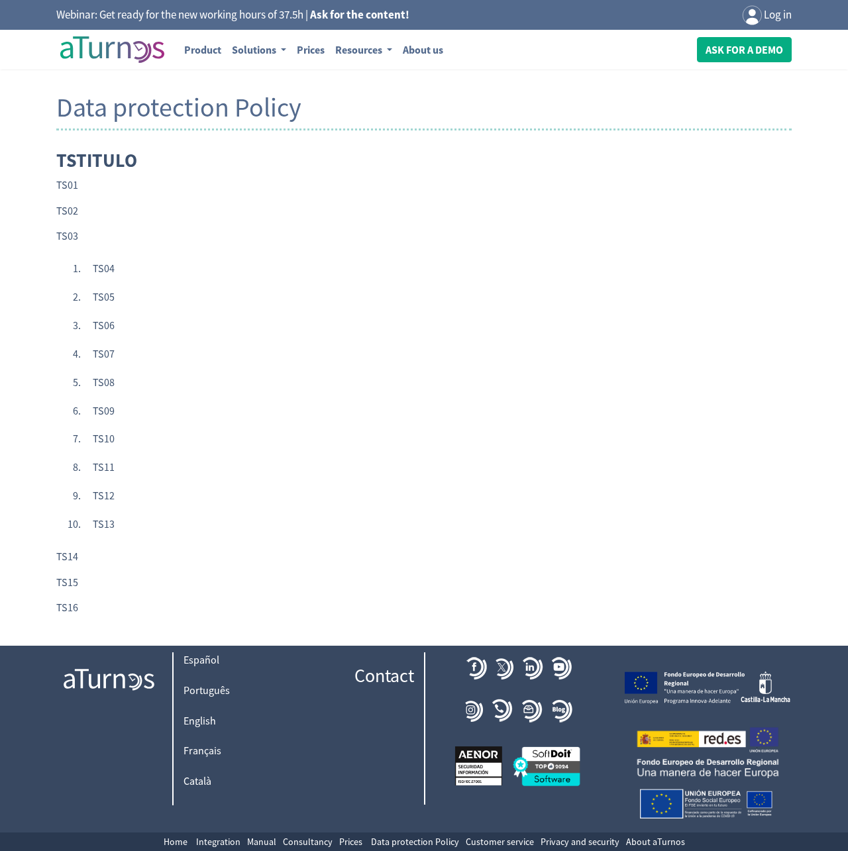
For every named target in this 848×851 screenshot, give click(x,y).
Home (175, 842)
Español (201, 659)
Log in (777, 14)
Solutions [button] (255, 49)
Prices (311, 49)
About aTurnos (655, 842)
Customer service (500, 842)
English (200, 720)
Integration (218, 842)
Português (207, 690)
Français (202, 750)
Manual (261, 842)
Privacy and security (580, 842)
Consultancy (308, 842)
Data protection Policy (415, 842)
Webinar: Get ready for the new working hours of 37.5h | (232, 14)
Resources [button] (359, 49)
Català (197, 780)
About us (423, 49)
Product (202, 49)
